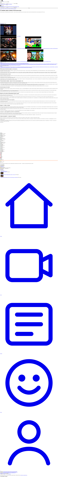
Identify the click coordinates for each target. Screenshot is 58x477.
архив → (1, 62)
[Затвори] (3, 5)
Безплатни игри (11, 471)
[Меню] (1, 0)
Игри (6, 6)
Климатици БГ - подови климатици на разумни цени (13, 67)
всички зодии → (2, 166)
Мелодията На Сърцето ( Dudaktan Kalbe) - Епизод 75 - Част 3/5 (8, 174)
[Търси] (7, 4)
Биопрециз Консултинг (27, 67)
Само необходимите (3, 476)
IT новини (4, 471)
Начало (1, 6)
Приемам (6, 476)
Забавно (14, 471)
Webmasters (16, 6)
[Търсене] (0, 2)
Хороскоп (14, 6)
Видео (4, 6)
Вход (16, 3)
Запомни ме (15, 7)
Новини (3, 6)
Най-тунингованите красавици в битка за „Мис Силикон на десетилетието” (9, 177)
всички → (1, 66)
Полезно (11, 6)
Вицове (9, 6)
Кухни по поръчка (2, 8)
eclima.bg (31, 67)
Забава (7, 6)
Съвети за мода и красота (8, 8)
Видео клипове (7, 471)
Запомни (15, 3)
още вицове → (2, 169)
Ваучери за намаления (13, 8)
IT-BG (18, 6)
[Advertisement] (29, 17)
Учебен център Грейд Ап (21, 67)
